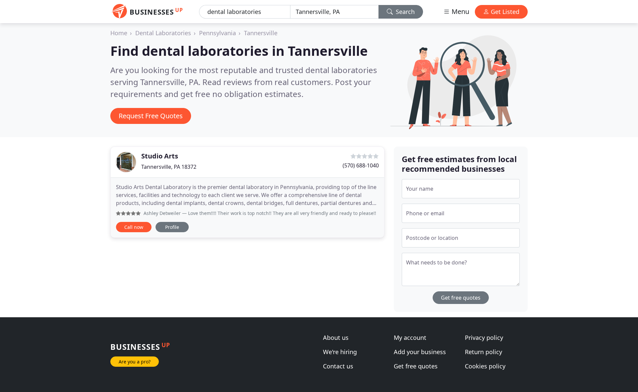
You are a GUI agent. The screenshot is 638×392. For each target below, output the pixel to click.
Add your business (420, 352)
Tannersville (260, 33)
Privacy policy (484, 338)
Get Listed (504, 12)
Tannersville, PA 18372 (168, 166)
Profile (172, 227)
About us (336, 338)
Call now (133, 227)
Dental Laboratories (163, 33)
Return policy (483, 352)
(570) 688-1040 (361, 165)
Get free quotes (460, 297)
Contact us (338, 366)
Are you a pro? (135, 361)
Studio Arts (159, 155)
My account (410, 338)
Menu (459, 11)
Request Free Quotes (151, 115)
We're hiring (340, 352)
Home (118, 33)
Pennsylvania (217, 33)
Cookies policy (485, 366)
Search (404, 12)
